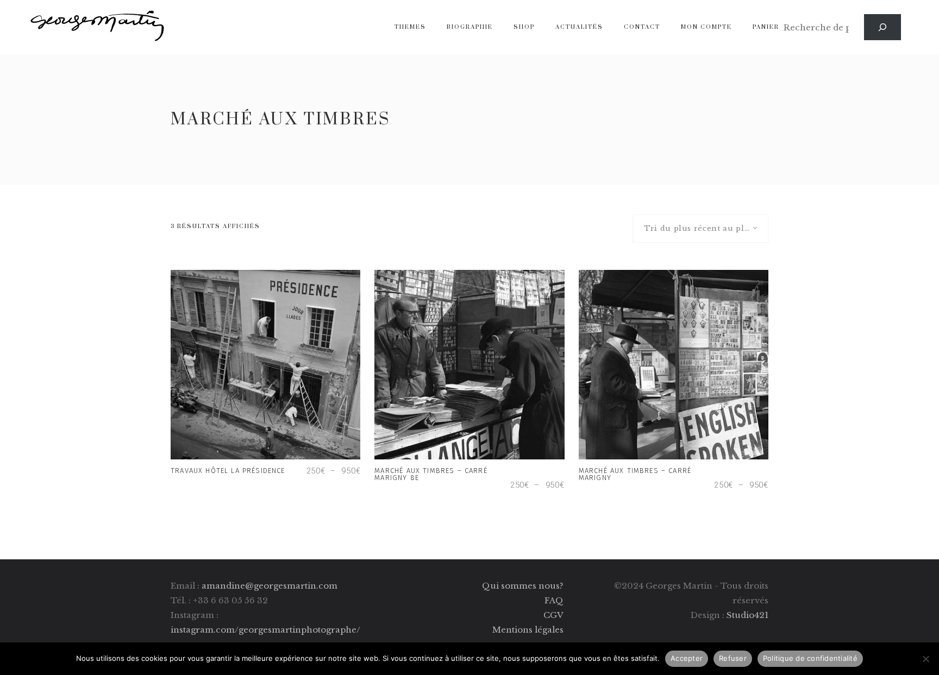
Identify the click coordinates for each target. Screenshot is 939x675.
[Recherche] (882, 27)
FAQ (554, 600)
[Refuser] (925, 658)
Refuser (733, 658)
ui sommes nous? (527, 586)
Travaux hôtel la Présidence (229, 470)
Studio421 (747, 615)
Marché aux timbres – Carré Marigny (635, 474)
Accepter (687, 658)
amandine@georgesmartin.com (269, 586)
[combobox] (700, 229)
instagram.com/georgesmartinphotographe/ (265, 629)
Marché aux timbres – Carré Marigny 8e (430, 474)
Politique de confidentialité (810, 658)
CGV (553, 615)
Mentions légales (528, 629)
